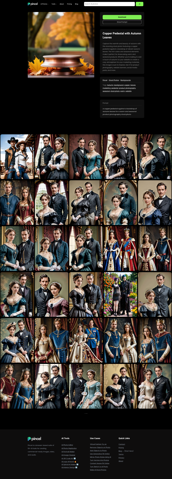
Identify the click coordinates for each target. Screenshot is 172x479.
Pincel (105, 80)
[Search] (139, 4)
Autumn (110, 85)
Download (122, 17)
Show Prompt (122, 22)
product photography (127, 88)
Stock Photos (114, 80)
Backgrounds (126, 80)
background (119, 85)
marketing (107, 88)
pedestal (114, 88)
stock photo (115, 91)
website (129, 91)
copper (127, 85)
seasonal (106, 91)
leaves (133, 85)
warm (122, 91)
